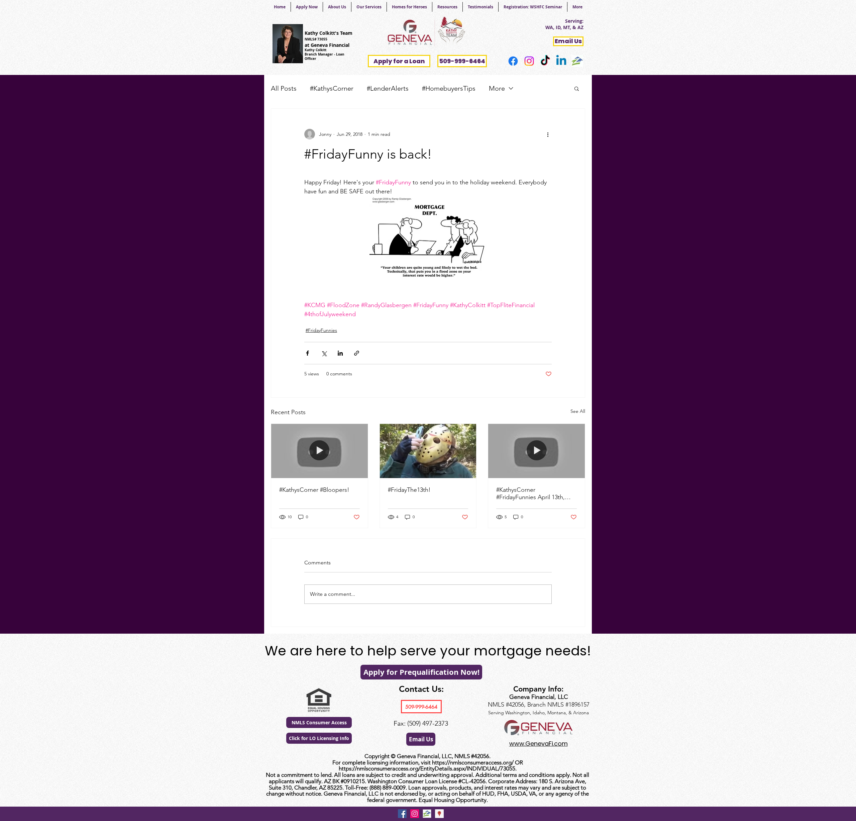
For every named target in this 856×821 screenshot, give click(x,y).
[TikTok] (545, 61)
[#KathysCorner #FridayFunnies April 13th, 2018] (536, 451)
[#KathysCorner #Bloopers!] (319, 451)
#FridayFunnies (321, 330)
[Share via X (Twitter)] (324, 353)
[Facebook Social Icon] (402, 813)
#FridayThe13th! (409, 489)
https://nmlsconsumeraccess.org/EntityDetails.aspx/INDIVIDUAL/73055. (428, 768)
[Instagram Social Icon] (414, 813)
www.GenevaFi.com (538, 743)
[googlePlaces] (439, 813)
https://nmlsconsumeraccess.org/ (473, 762)
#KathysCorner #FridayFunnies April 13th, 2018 (530, 493)
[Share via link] (356, 353)
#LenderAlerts (388, 88)
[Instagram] (529, 61)
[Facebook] (513, 61)
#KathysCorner (331, 88)
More (497, 88)
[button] (576, 88)
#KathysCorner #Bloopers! (314, 489)
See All (577, 411)
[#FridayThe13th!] (428, 451)
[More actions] (548, 134)
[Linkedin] (561, 61)
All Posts (284, 88)
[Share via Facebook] (307, 353)
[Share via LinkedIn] (340, 353)
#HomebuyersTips (448, 88)
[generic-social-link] (577, 61)
